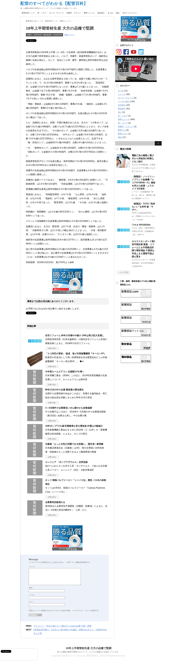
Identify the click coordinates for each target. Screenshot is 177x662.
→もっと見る (123, 272)
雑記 (117, 13)
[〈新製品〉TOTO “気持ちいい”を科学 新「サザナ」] (123, 215)
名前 (31, 588)
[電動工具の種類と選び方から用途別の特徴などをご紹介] (123, 167)
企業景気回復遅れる (55, 502)
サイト (31, 602)
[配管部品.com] (136, 296)
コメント (32, 567)
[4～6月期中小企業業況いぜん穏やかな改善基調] (34, 420)
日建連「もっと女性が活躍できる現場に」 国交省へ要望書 (74, 444)
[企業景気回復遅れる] (34, 514)
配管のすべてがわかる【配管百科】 (54, 3)
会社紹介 (122, 105)
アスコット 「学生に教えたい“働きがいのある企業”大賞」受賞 (62, 626)
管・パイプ (41, 13)
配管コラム (123, 134)
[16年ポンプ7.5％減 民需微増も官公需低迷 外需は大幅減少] (34, 438)
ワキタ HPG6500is (141, 225)
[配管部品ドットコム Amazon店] (136, 336)
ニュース (122, 94)
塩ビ (120, 112)
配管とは (122, 130)
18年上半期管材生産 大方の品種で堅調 (88, 648)
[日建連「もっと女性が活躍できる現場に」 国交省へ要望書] (34, 456)
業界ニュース (89, 13)
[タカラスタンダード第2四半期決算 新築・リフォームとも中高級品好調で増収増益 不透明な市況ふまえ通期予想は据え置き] (123, 252)
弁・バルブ (123, 116)
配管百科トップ (28, 13)
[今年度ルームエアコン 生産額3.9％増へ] (34, 384)
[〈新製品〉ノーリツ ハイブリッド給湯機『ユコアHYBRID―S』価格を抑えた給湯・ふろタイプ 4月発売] (123, 188)
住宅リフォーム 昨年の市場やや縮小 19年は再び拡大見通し (74, 335)
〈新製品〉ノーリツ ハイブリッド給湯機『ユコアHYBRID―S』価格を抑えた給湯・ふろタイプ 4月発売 (143, 182)
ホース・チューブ (56, 13)
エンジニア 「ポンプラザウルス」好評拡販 (66, 462)
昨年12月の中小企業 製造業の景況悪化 (64, 389)
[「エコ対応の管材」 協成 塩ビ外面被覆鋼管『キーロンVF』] (34, 366)
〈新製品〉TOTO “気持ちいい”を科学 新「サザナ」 (143, 207)
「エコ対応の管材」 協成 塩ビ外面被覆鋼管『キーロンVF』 (75, 353)
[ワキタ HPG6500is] (123, 236)
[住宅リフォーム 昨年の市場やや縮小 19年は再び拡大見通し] (34, 348)
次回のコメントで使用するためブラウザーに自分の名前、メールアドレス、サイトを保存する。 (64, 611)
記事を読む (52, 348)
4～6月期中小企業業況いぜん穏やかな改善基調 (68, 408)
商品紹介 (101, 13)
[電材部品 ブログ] (136, 349)
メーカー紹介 (124, 101)
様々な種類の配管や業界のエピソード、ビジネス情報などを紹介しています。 (88, 652)
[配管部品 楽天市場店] (136, 309)
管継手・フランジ (74, 13)
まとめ (110, 13)
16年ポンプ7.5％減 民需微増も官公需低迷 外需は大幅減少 (74, 426)
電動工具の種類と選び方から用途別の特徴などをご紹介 (143, 158)
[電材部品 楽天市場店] (136, 362)
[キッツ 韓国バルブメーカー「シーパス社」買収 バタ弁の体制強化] (34, 492)
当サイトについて (129, 13)
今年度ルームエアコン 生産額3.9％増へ (64, 371)
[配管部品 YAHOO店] (136, 322)
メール (32, 595)
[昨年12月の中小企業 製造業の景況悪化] (34, 402)
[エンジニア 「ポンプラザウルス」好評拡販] (34, 474)
